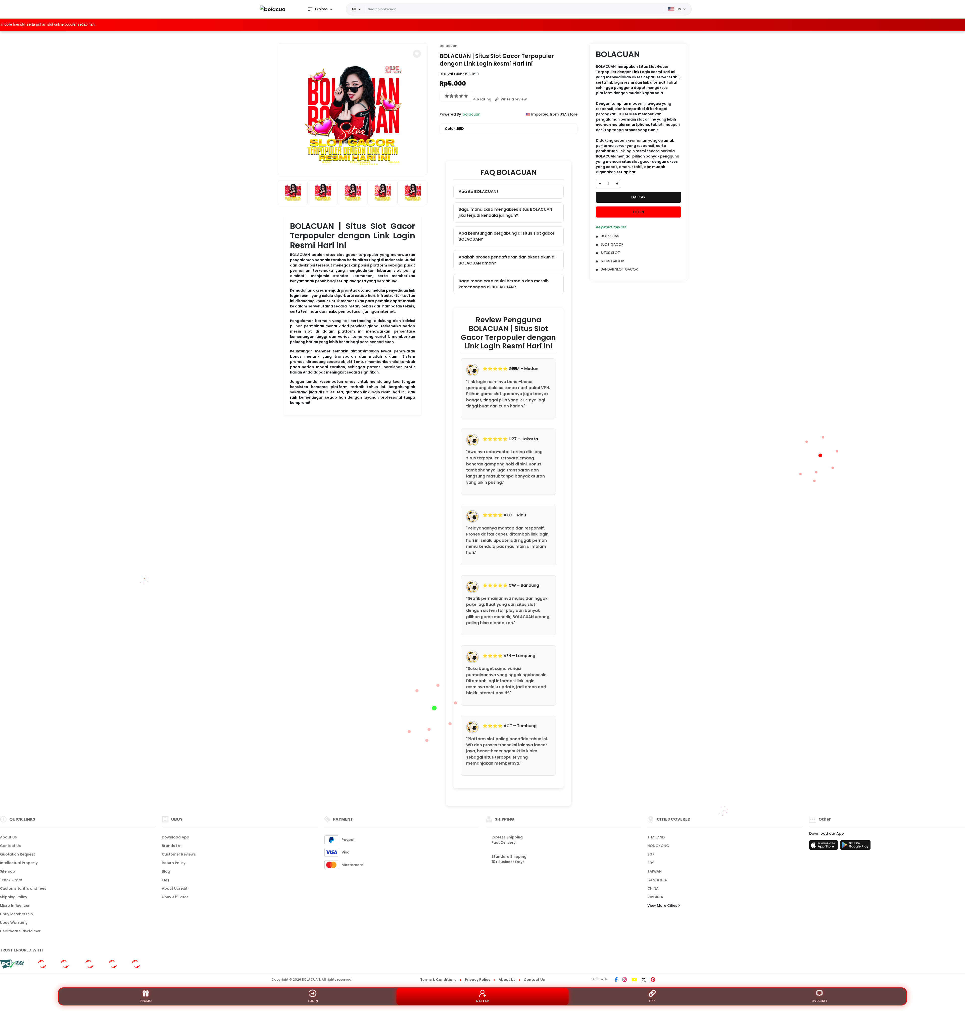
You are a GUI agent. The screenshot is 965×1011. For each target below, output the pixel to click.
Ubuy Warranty (14, 922)
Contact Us (10, 845)
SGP (650, 854)
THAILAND (656, 837)
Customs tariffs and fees (23, 888)
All (354, 9)
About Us (8, 837)
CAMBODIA (657, 879)
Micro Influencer (15, 905)
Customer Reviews (179, 854)
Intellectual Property (19, 862)
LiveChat (819, 1001)
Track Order (11, 879)
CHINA (653, 888)
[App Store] (824, 846)
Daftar (482, 1001)
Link (652, 1001)
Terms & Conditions (438, 979)
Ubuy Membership (16, 914)
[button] (417, 54)
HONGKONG (658, 845)
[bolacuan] (272, 9)
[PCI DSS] (12, 964)
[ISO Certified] (92, 963)
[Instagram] (624, 980)
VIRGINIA (655, 896)
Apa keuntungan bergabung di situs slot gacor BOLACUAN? (507, 236)
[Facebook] (616, 980)
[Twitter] (644, 980)
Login (313, 1001)
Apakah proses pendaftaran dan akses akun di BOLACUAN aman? (507, 260)
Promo (146, 1001)
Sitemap (7, 871)
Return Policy (173, 862)
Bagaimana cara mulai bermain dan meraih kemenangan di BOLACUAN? (504, 284)
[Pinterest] (653, 980)
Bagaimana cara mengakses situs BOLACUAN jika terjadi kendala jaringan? (505, 212)
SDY (650, 862)
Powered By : (451, 114)
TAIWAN (654, 871)
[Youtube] (634, 980)
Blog (166, 871)
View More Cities (662, 905)
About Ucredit (174, 888)
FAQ (165, 879)
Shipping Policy (13, 896)
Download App (175, 837)
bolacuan (448, 45)
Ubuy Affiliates (175, 896)
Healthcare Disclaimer (20, 931)
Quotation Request (17, 854)
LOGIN (638, 212)
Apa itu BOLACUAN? (479, 191)
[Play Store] (855, 846)
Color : (454, 128)
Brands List (172, 845)
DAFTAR (638, 197)
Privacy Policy (477, 979)
